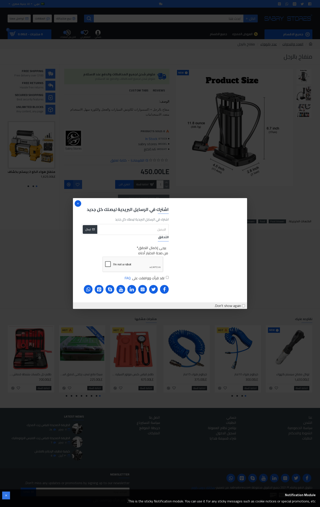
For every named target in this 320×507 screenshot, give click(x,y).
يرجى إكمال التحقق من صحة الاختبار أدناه (153, 250)
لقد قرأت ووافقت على (144, 278)
